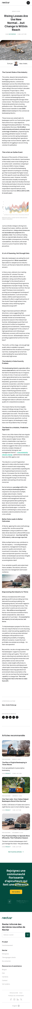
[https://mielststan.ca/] (21, 902)
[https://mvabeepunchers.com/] (8, 902)
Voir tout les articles (15, 852)
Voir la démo (16, 892)
